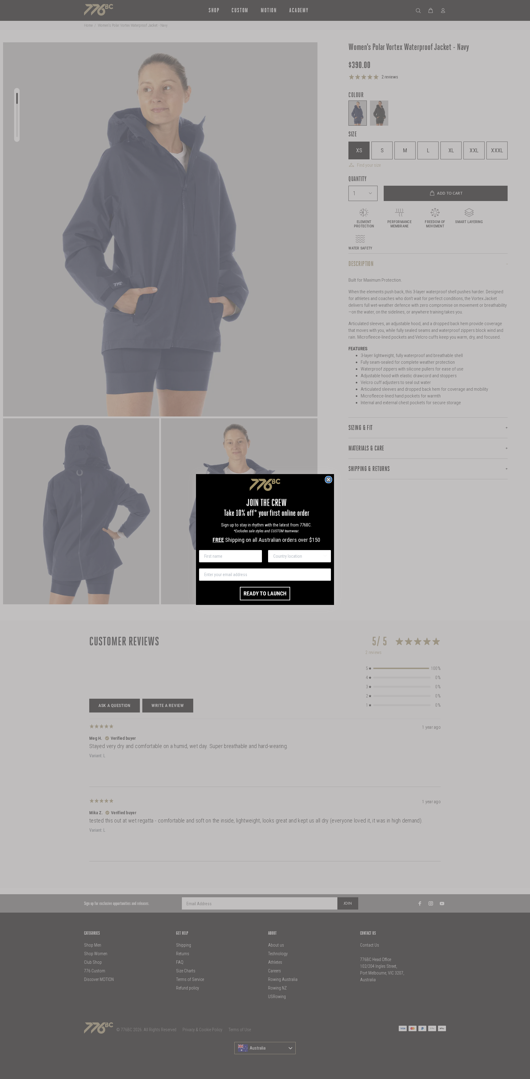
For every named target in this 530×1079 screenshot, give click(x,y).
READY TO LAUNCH (265, 593)
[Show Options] (325, 556)
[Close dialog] (328, 480)
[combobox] (297, 556)
